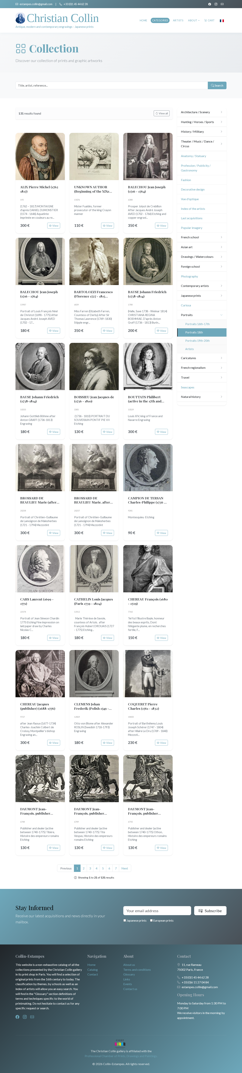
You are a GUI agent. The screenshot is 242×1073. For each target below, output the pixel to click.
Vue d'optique (190, 199)
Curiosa (186, 305)
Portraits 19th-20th (197, 340)
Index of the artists (193, 208)
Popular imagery (191, 227)
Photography (189, 276)
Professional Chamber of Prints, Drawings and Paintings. (121, 1056)
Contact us (130, 989)
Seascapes (187, 387)
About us (129, 964)
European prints (163, 920)
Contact (92, 974)
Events (127, 984)
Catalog (92, 969)
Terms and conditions (137, 969)
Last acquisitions (191, 218)
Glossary (129, 974)
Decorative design (193, 189)
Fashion (186, 180)
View (55, 225)
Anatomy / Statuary (193, 156)
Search (218, 85)
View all (163, 113)
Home (143, 20)
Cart (211, 20)
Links (126, 979)
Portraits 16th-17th (197, 324)
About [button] (193, 20)
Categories (160, 20)
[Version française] (222, 20)
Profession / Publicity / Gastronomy (196, 168)
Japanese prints (136, 920)
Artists (178, 20)
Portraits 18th (194, 332)
